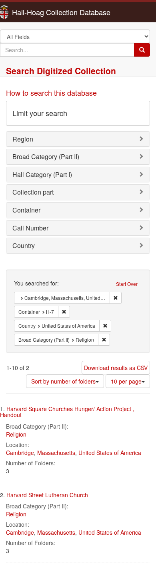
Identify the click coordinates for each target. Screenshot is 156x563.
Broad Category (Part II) (45, 156)
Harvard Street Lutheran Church (47, 495)
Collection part (33, 192)
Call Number (30, 227)
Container (26, 210)
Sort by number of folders (63, 381)
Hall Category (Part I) (42, 174)
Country (23, 245)
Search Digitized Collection (61, 71)
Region (22, 139)
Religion (16, 434)
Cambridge (20, 453)
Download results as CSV (116, 368)
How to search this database (51, 92)
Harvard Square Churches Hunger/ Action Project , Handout (67, 412)
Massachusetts (56, 453)
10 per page (126, 381)
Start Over (127, 283)
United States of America (109, 453)
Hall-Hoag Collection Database (36, 12)
